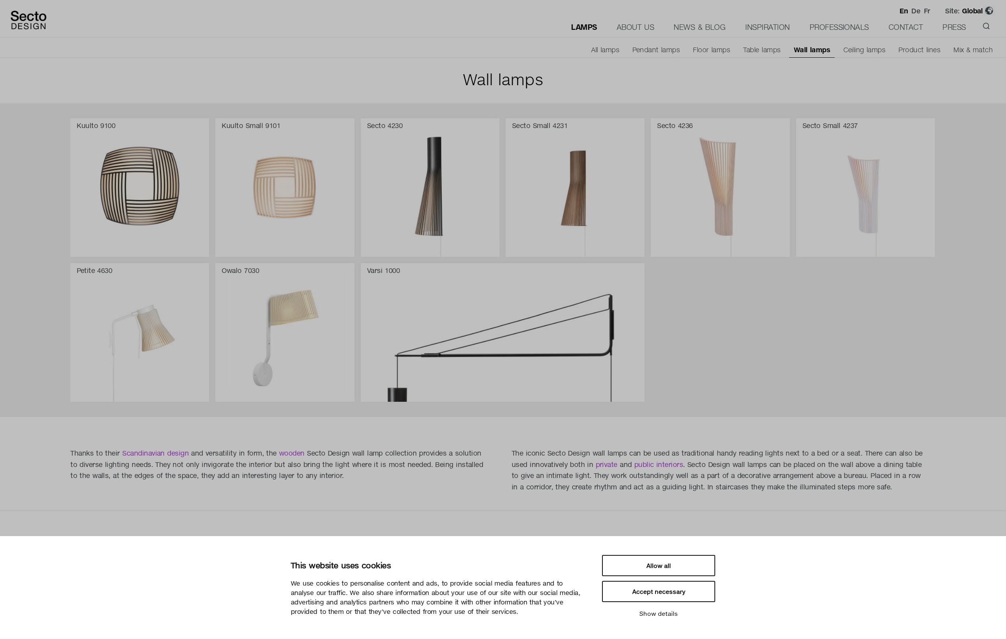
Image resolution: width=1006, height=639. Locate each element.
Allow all (658, 565)
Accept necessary (658, 591)
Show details (658, 613)
